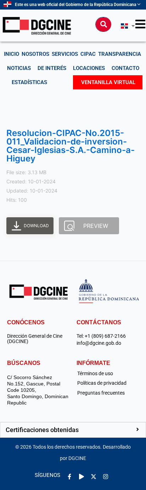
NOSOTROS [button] (35, 54)
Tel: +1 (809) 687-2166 (101, 336)
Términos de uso (95, 373)
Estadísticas (29, 82)
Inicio (11, 54)
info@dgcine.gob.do (99, 343)
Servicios (65, 54)
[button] (73, 430)
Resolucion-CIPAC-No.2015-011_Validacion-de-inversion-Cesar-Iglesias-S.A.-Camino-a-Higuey (70, 146)
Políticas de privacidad (102, 383)
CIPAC (88, 54)
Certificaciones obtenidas (42, 429)
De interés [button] (52, 68)
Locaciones (89, 68)
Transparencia (119, 54)
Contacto (125, 68)
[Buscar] (103, 24)
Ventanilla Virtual (108, 82)
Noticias (19, 68)
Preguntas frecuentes (101, 393)
